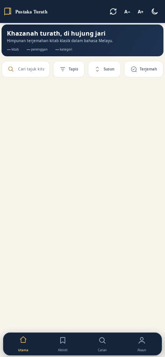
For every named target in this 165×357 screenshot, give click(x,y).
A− (127, 11)
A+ (141, 11)
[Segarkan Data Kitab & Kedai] (113, 11)
